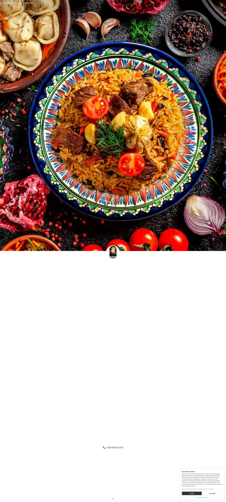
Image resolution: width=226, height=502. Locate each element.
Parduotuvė (7, 3)
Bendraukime (29, 3)
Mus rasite (18, 3)
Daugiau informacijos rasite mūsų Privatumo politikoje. (198, 489)
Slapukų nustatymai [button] (202, 498)
